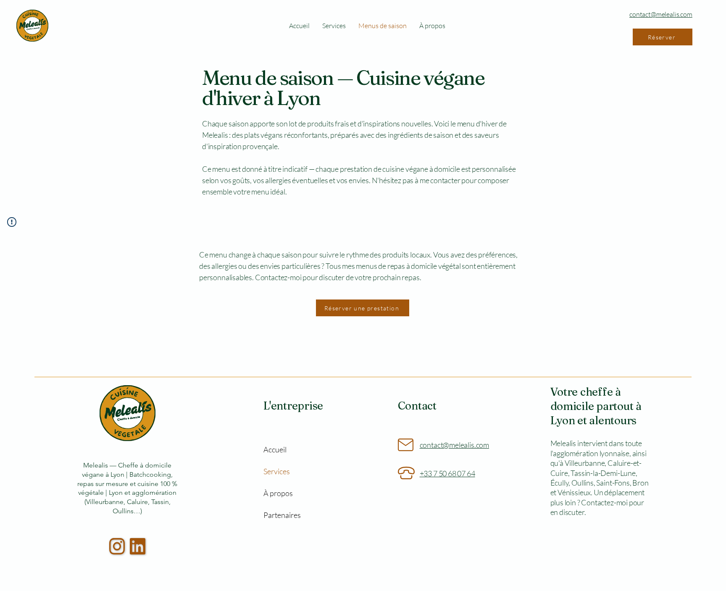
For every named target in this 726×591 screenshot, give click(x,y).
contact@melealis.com (660, 14)
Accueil (275, 449)
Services (276, 471)
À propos (278, 493)
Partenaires (280, 515)
